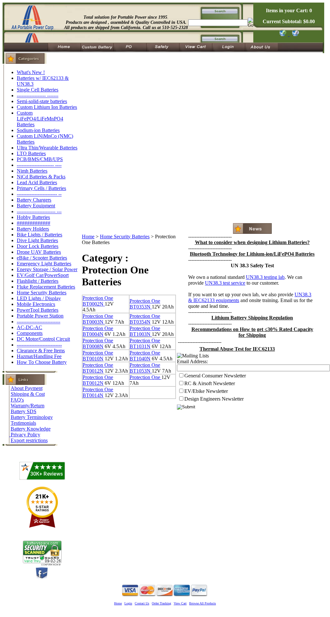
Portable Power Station (40, 315)
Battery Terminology (32, 417)
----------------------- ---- (39, 165)
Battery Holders (33, 229)
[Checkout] (282, 34)
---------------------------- (39, 344)
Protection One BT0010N (97, 355)
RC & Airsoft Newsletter (209, 383)
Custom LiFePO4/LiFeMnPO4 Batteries (40, 118)
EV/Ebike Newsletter (206, 391)
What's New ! (31, 72)
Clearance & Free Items (41, 350)
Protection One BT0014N (97, 392)
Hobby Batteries (33, 217)
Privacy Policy (25, 434)
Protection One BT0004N (97, 331)
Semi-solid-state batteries (42, 101)
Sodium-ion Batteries (38, 130)
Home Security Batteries (41, 292)
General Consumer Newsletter (215, 375)
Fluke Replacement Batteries (46, 287)
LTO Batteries (31, 153)
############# (33, 223)
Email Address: (192, 361)
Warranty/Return (27, 405)
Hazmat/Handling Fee (39, 356)
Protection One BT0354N (145, 319)
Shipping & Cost (28, 394)
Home (88, 236)
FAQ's (17, 400)
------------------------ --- (39, 211)
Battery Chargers (34, 200)
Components (30, 333)
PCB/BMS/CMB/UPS (40, 159)
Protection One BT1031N (145, 343)
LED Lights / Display (39, 298)
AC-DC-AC (29, 327)
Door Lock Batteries (37, 246)
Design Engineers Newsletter (214, 399)
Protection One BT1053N (145, 368)
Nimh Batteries (32, 171)
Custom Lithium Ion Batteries (47, 107)
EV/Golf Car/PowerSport (43, 275)
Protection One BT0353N (145, 303)
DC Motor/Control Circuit (43, 339)
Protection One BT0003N (97, 319)
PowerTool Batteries (37, 310)
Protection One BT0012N (97, 368)
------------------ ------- (37, 95)
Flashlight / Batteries (37, 281)
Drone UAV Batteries (39, 252)
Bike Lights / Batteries (39, 234)
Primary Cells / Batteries (41, 188)
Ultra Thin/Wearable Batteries (47, 147)
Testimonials (23, 423)
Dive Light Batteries (37, 240)
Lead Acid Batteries (37, 182)
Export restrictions (29, 440)
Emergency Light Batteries (44, 263)
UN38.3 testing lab (265, 277)
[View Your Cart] (294, 34)
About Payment (27, 388)
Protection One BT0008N (97, 343)
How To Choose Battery (42, 362)
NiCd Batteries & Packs (41, 176)
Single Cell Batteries (37, 89)
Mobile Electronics (36, 304)
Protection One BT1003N (145, 331)
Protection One (145, 377)
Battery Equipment (36, 205)
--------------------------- (38, 321)
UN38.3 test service (225, 283)
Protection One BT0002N (97, 301)
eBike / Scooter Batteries (42, 258)
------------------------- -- (39, 194)
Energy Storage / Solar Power (47, 269)
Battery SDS (23, 411)
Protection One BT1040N (145, 355)
